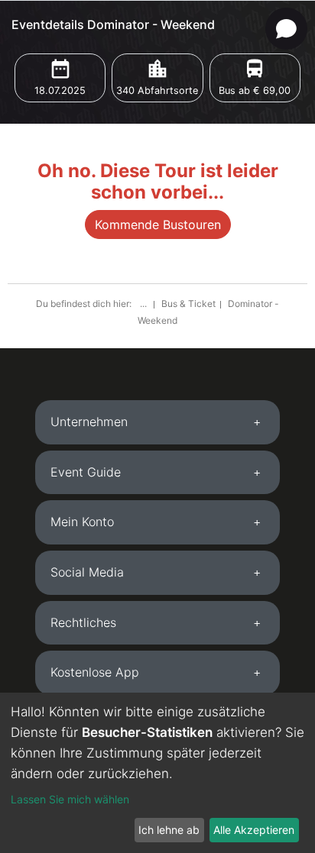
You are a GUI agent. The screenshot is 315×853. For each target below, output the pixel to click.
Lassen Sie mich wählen (70, 799)
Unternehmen (89, 421)
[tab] (157, 422)
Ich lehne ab (169, 829)
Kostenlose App (94, 672)
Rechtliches (83, 622)
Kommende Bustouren (158, 224)
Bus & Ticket (188, 303)
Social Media (87, 572)
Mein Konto (82, 521)
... (144, 303)
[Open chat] (286, 29)
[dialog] (157, 773)
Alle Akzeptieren (253, 829)
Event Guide (85, 472)
